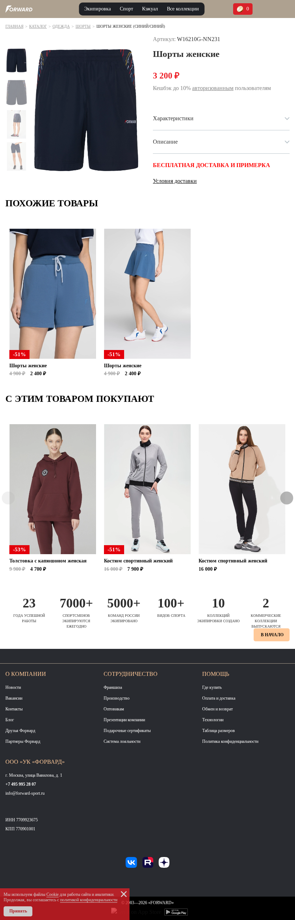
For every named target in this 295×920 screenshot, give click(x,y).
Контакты (14, 709)
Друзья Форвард (20, 730)
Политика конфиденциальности (230, 741)
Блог (9, 719)
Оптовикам (114, 709)
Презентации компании (124, 719)
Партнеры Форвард (22, 741)
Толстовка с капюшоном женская (48, 561)
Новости (13, 687)
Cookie (52, 894)
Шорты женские (28, 365)
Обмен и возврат (217, 709)
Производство (117, 698)
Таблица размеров (218, 730)
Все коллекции (183, 9)
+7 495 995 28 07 (20, 784)
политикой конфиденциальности (88, 899)
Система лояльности (122, 741)
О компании (25, 674)
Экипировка (97, 9)
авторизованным (212, 88)
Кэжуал (150, 9)
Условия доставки (175, 181)
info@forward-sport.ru (25, 793)
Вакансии (13, 698)
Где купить (212, 687)
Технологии (212, 719)
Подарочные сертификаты (127, 730)
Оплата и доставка (218, 698)
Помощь (215, 674)
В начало (272, 634)
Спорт (126, 9)
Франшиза (113, 687)
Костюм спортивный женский (138, 561)
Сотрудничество (131, 674)
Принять (18, 911)
